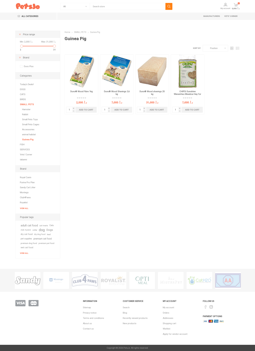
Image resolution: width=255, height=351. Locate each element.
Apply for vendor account (175, 334)
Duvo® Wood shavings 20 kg (152, 92)
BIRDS (23, 99)
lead (49, 234)
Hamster (26, 109)
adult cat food (29, 225)
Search (168, 6)
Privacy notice (90, 312)
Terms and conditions (93, 318)
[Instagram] (211, 307)
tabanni (23, 159)
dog (42, 230)
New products (129, 323)
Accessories (28, 129)
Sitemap (87, 307)
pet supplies (26, 238)
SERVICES (25, 149)
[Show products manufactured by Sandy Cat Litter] (27, 280)
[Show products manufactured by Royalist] (113, 280)
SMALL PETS (27, 104)
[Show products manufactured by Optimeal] (142, 280)
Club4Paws (25, 197)
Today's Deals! (27, 84)
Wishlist (166, 328)
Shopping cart (169, 323)
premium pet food (46, 243)
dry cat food (27, 234)
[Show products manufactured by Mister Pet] (171, 280)
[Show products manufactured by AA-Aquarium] (228, 280)
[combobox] (127, 6)
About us (87, 323)
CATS (22, 94)
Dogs (49, 230)
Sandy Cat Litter (27, 187)
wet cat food (27, 247)
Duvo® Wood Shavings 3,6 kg (117, 92)
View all (24, 208)
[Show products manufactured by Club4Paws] (85, 280)
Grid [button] (232, 48)
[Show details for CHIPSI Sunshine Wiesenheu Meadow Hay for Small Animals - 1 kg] (187, 71)
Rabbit (25, 114)
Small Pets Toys (30, 119)
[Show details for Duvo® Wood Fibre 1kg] (81, 71)
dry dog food (39, 234)
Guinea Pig (27, 139)
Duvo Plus (28, 66)
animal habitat (29, 134)
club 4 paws (26, 230)
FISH (22, 144)
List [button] (237, 48)
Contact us (88, 328)
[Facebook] (205, 307)
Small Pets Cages (30, 124)
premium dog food (29, 243)
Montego (24, 192)
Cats (51, 225)
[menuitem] (101, 307)
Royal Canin (25, 177)
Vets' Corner (26, 154)
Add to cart (86, 110)
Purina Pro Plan (27, 182)
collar (34, 230)
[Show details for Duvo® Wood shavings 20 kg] (152, 71)
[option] (27, 280)
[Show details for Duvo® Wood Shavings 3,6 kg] (117, 71)
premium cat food (42, 238)
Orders (166, 312)
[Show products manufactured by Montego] (56, 280)
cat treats (43, 225)
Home (67, 32)
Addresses (168, 318)
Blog (125, 312)
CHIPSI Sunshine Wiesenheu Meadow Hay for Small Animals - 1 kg (187, 94)
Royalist (24, 202)
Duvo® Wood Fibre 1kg (81, 91)
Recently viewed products (135, 318)
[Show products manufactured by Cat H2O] (199, 280)
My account (225, 8)
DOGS (23, 89)
